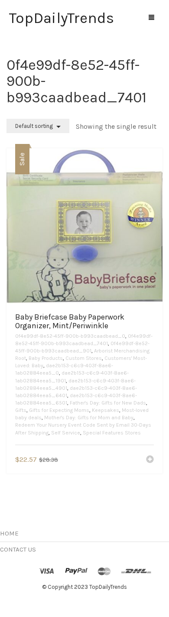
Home (9, 533)
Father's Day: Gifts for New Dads (108, 403)
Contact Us (18, 549)
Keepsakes (105, 410)
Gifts (20, 410)
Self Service (65, 433)
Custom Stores (83, 358)
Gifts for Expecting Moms (59, 410)
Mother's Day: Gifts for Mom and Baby (88, 418)
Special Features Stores (112, 433)
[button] (150, 460)
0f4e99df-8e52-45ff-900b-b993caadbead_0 (70, 336)
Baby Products (46, 358)
